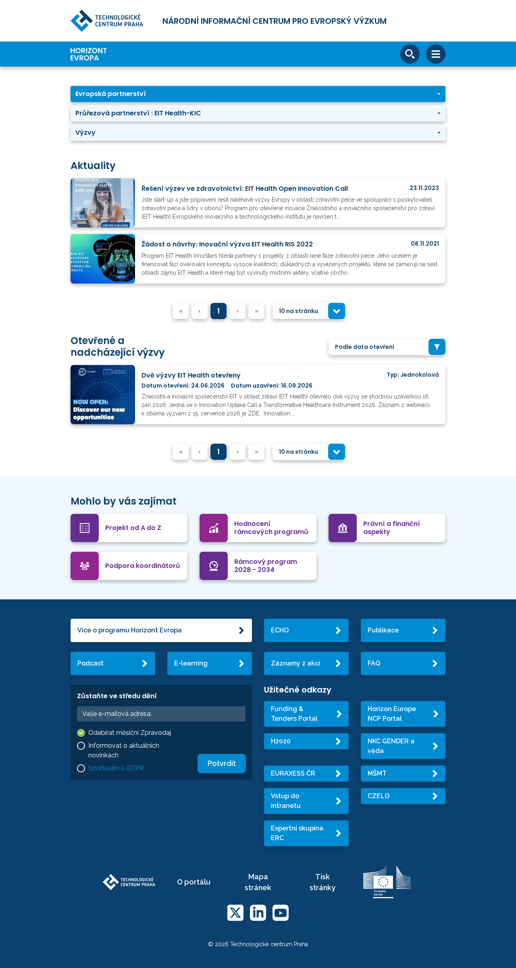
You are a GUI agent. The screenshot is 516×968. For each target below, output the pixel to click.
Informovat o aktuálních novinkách (123, 750)
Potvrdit (222, 763)
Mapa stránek (258, 882)
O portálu (193, 882)
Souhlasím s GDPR (116, 768)
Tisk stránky (322, 882)
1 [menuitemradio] (218, 311)
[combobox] (309, 311)
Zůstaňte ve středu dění (117, 696)
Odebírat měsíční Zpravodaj (129, 732)
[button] (258, 94)
